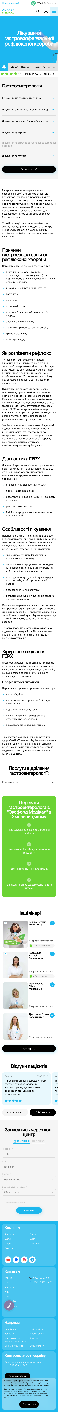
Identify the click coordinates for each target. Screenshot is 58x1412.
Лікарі (37, 67)
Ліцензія (9, 1243)
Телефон (7, 1149)
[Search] (38, 11)
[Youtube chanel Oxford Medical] (8, 1259)
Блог (32, 1239)
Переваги (26, 67)
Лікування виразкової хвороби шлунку (25, 121)
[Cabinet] (46, 11)
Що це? (15, 67)
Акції (7, 1292)
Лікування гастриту (14, 132)
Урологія (9, 1334)
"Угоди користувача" (20, 1391)
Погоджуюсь (29, 1404)
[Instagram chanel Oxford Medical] (24, 1259)
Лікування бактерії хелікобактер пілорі (25, 109)
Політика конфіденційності (10, 1202)
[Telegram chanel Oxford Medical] (32, 1259)
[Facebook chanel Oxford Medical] (16, 1259)
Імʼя (5, 1161)
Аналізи (34, 1338)
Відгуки (46, 67)
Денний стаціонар (14, 1346)
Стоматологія (37, 1346)
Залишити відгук (15, 1112)
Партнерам (36, 1243)
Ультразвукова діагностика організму (16, 1339)
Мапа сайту (10, 1301)
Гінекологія (10, 1329)
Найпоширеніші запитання (13, 1307)
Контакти (9, 1234)
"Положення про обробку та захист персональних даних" (24, 1392)
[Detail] (29, 934)
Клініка (6, 1174)
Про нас (34, 1234)
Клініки (8, 1278)
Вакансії (9, 1248)
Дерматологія (37, 1334)
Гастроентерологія (22, 85)
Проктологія (36, 1329)
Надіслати (29, 1210)
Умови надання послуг (19, 1202)
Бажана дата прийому (14, 1187)
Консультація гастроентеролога (21, 98)
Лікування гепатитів (14, 155)
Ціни (55, 67)
